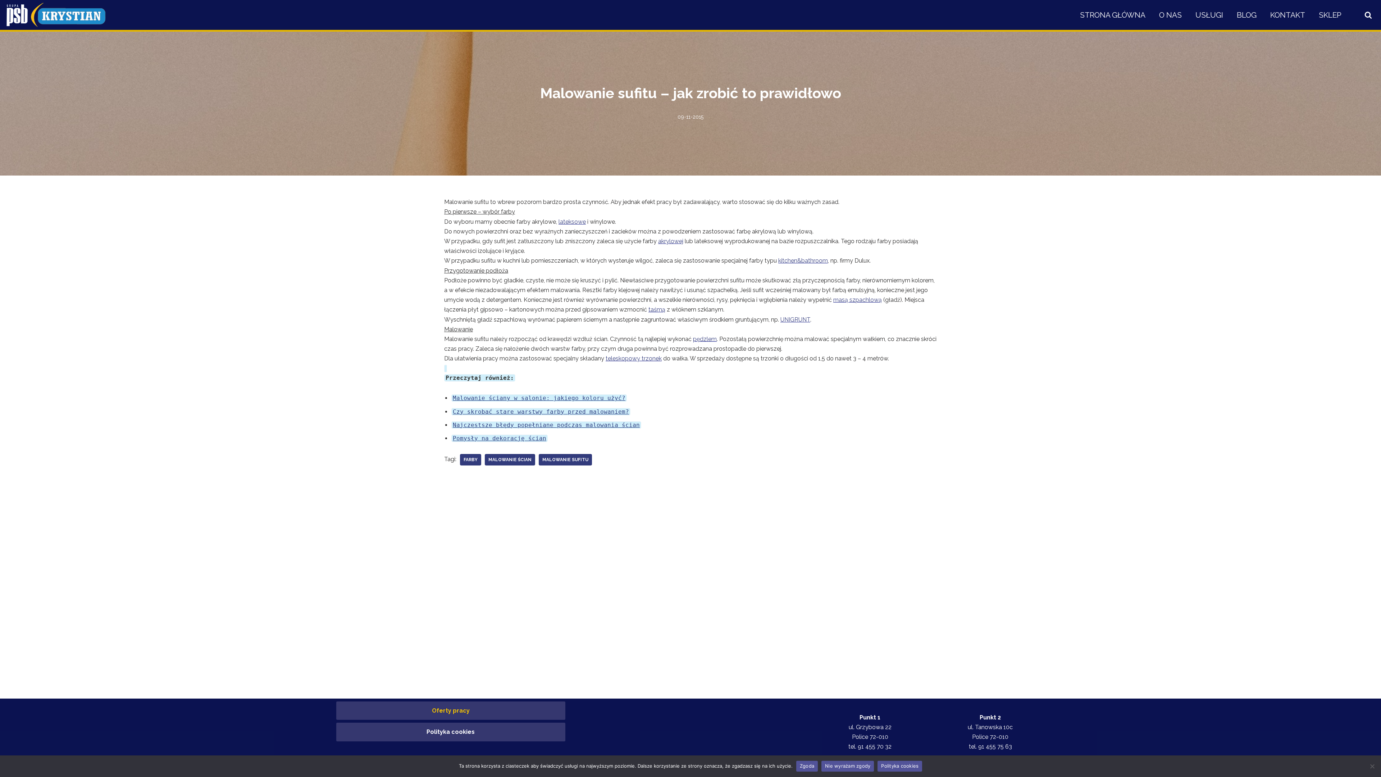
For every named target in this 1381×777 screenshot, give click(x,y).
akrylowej (670, 241)
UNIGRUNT (795, 319)
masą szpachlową (857, 299)
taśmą (656, 309)
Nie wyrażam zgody (847, 766)
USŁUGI (1209, 14)
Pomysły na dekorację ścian (499, 438)
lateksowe (572, 221)
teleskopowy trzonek (634, 358)
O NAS (1170, 14)
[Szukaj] (1368, 15)
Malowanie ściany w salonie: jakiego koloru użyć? (539, 398)
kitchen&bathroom (803, 260)
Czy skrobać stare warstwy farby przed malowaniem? (541, 411)
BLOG (1247, 14)
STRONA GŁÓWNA (1112, 14)
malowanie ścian (510, 459)
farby (471, 459)
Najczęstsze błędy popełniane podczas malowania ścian (546, 425)
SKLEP (1330, 14)
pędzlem (705, 339)
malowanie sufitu (565, 459)
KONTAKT (1287, 14)
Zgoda (807, 766)
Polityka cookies (451, 731)
